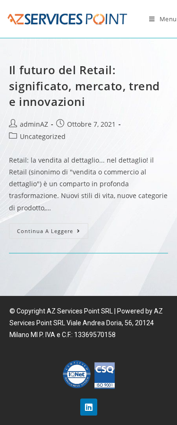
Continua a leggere (45, 230)
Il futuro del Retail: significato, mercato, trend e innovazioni (84, 85)
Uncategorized (43, 136)
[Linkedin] (88, 407)
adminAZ (34, 124)
